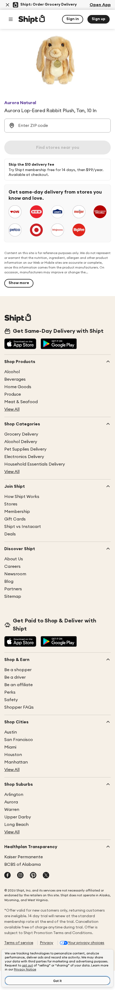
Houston (13, 755)
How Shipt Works (21, 496)
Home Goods (17, 387)
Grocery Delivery (21, 434)
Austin (10, 732)
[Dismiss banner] (7, 5)
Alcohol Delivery (20, 442)
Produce (12, 394)
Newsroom (15, 574)
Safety (11, 700)
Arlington (13, 794)
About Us (13, 559)
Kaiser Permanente (23, 857)
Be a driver (15, 677)
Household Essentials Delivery (34, 464)
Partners (13, 589)
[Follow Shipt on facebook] (7, 875)
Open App (100, 5)
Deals (10, 534)
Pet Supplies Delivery (25, 449)
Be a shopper (18, 670)
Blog (8, 581)
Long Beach (16, 824)
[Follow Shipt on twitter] (46, 875)
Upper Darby (17, 817)
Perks (10, 692)
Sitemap (12, 596)
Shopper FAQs (19, 707)
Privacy (46, 943)
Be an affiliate (18, 685)
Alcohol (12, 372)
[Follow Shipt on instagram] (20, 875)
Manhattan (16, 762)
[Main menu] (10, 19)
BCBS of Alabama (22, 864)
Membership (17, 511)
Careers (12, 566)
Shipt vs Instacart (22, 526)
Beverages (15, 379)
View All (12, 409)
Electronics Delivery (24, 457)
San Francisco (18, 740)
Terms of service (18, 943)
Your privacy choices (86, 943)
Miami (10, 747)
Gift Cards (15, 519)
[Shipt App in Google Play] (59, 344)
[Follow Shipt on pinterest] (33, 875)
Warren (11, 809)
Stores (10, 504)
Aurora (11, 802)
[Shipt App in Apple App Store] (20, 344)
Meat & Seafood (21, 402)
